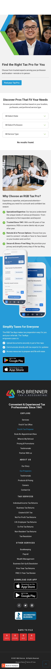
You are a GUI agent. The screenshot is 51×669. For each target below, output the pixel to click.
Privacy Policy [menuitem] (20, 662)
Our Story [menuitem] (25, 466)
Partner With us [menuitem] (25, 453)
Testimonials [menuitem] (25, 448)
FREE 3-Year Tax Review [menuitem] (26, 573)
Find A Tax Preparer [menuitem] (25, 429)
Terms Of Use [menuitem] (30, 662)
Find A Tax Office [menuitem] (25, 425)
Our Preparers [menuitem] (25, 471)
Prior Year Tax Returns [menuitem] (25, 568)
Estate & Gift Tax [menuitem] (25, 513)
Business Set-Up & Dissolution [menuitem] (25, 564)
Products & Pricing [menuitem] (25, 480)
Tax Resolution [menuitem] (25, 536)
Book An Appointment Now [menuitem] (25, 434)
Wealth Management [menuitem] (25, 559)
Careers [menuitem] (25, 485)
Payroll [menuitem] (25, 554)
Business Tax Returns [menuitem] (25, 508)
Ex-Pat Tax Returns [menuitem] (25, 527)
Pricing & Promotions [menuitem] (25, 444)
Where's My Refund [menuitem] (25, 439)
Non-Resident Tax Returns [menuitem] (25, 532)
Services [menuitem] (25, 420)
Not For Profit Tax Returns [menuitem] (25, 517)
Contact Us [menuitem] (25, 490)
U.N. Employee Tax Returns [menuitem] (26, 522)
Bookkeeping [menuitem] (25, 549)
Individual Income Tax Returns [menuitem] (25, 503)
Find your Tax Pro (11, 83)
